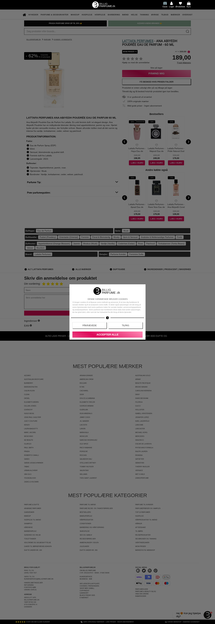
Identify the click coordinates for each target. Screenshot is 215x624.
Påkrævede (89, 325)
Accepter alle (107, 334)
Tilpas (125, 325)
